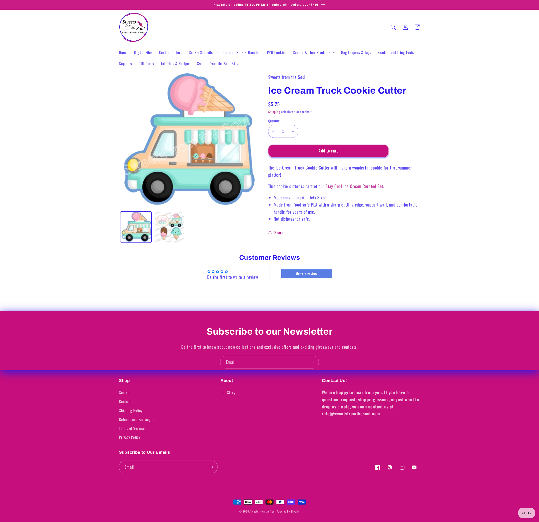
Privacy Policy (129, 437)
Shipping (274, 111)
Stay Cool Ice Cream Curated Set (354, 186)
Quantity (274, 120)
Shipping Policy (131, 410)
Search (124, 392)
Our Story (227, 392)
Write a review (307, 273)
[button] (202, 52)
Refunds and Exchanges (136, 419)
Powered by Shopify (288, 511)
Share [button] (278, 232)
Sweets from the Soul (262, 511)
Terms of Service (132, 428)
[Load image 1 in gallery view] (135, 227)
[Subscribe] (313, 362)
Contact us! (127, 401)
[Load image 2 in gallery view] (169, 227)
